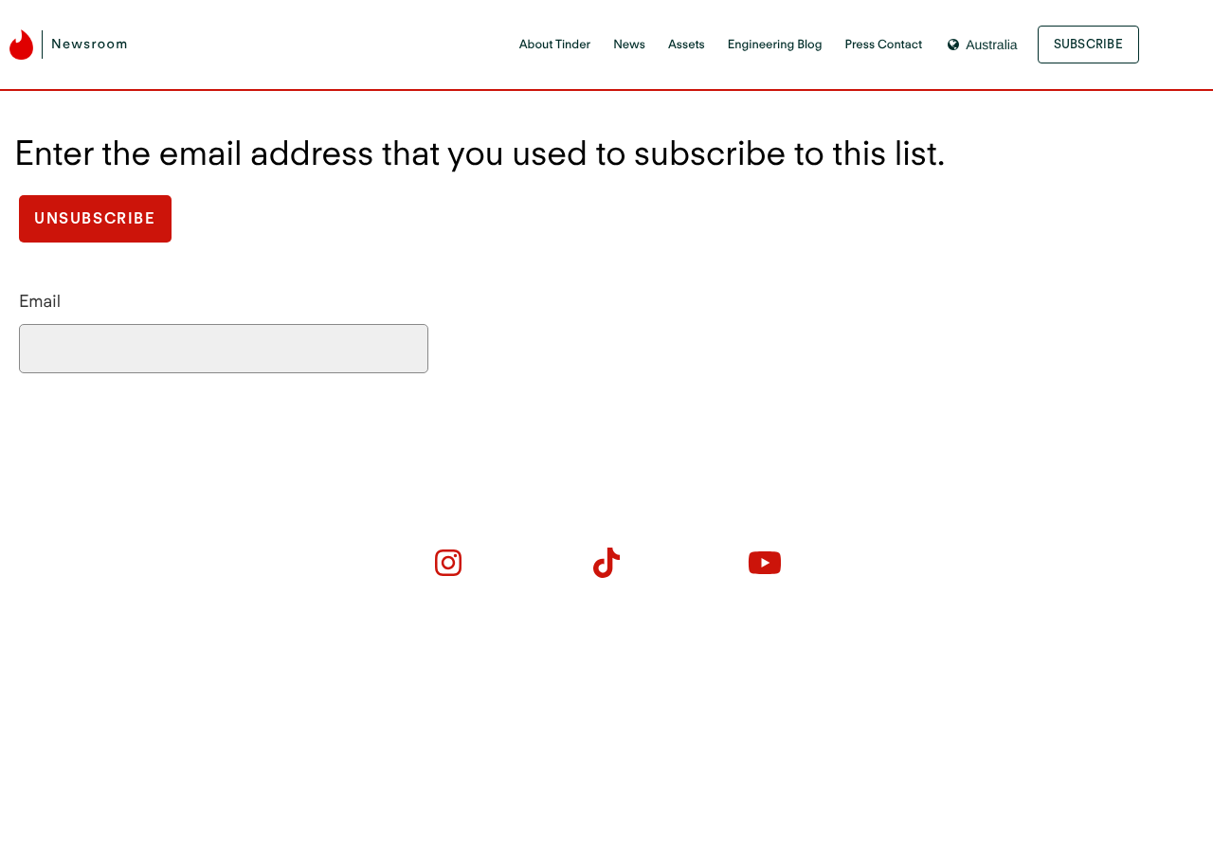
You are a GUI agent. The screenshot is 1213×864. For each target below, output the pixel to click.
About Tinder (554, 45)
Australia (991, 44)
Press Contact (884, 45)
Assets (686, 45)
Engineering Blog (775, 45)
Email (40, 302)
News (629, 45)
